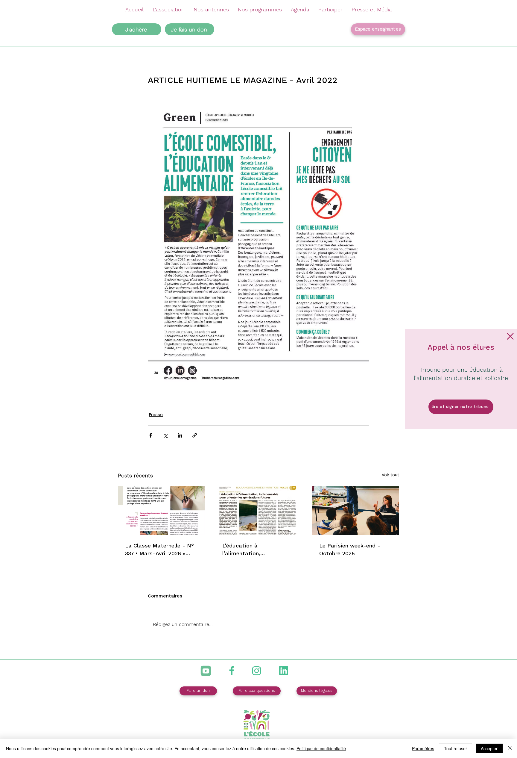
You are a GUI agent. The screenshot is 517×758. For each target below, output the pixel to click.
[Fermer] (509, 748)
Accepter (489, 748)
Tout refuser (455, 748)
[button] (510, 336)
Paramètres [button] (423, 748)
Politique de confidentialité (321, 748)
